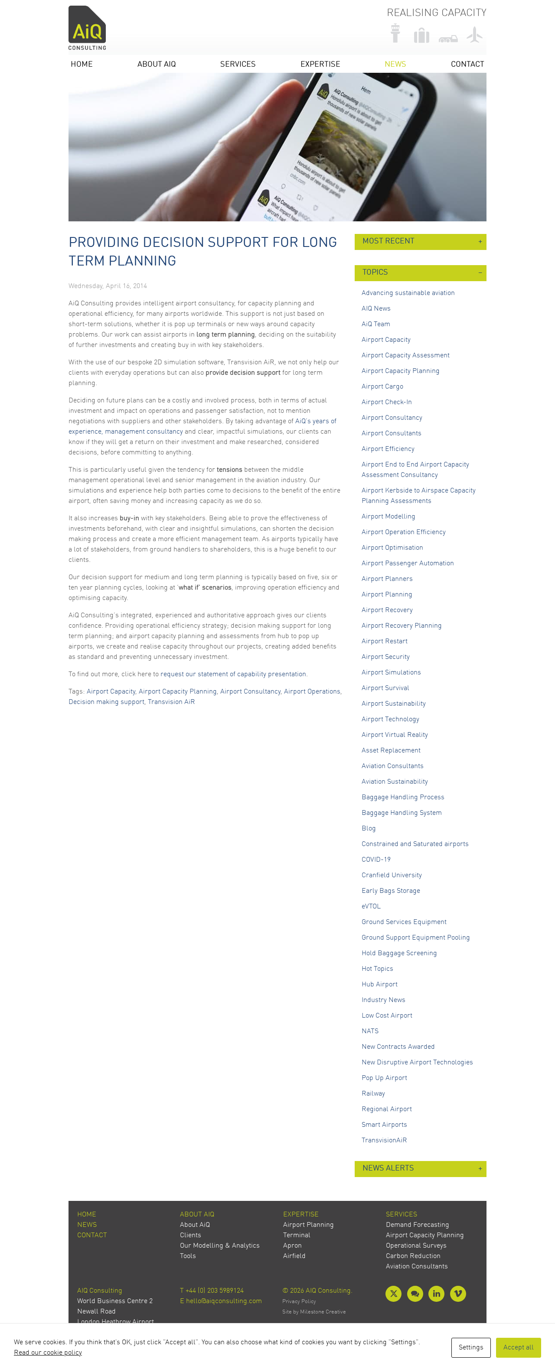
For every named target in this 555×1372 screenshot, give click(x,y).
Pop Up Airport (384, 1078)
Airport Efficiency (388, 449)
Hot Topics (377, 969)
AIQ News (376, 308)
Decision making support (106, 702)
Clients (190, 1235)
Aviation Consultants (393, 766)
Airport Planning (387, 594)
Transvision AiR (171, 702)
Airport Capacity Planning (178, 691)
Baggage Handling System (402, 813)
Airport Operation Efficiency (404, 532)
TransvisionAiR (384, 1140)
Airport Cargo (382, 386)
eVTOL (371, 906)
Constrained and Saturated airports (415, 844)
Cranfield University (392, 875)
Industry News (383, 1000)
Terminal (296, 1235)
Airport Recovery (387, 610)
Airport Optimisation (392, 548)
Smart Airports (384, 1125)
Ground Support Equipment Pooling (416, 937)
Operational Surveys (416, 1245)
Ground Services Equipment (404, 922)
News (395, 64)
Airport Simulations (391, 672)
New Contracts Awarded (398, 1047)
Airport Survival (385, 688)
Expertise (320, 64)
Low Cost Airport (387, 1015)
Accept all (518, 1347)
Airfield (294, 1256)
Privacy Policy (299, 1301)
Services (238, 64)
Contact (467, 64)
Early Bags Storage (391, 891)
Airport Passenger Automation (408, 563)
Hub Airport (380, 984)
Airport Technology (390, 719)
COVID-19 (376, 859)
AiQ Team (376, 324)
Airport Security (386, 657)
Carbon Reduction (413, 1256)
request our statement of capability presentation (233, 674)
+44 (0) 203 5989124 (215, 1291)
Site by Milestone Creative (314, 1312)
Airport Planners (387, 579)
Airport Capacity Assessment (406, 355)
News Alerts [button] (388, 1168)
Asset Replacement (391, 750)
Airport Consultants (391, 433)
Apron (292, 1245)
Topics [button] (375, 272)
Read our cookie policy (48, 1352)
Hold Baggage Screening (399, 953)
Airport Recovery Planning (402, 626)
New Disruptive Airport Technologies (417, 1062)
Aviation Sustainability (395, 781)
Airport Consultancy (250, 691)
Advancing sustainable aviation (408, 293)
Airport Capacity (111, 691)
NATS (370, 1031)
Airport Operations (312, 691)
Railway (373, 1093)
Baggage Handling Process (403, 797)
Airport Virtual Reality (395, 735)
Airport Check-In (387, 402)
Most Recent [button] (388, 241)
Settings (471, 1347)
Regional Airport (387, 1109)
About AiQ (156, 64)
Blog (369, 828)
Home (82, 64)
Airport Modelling (388, 516)
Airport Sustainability (394, 704)
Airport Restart (385, 641)
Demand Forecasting (417, 1225)
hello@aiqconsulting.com (224, 1301)
